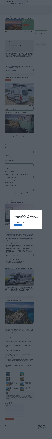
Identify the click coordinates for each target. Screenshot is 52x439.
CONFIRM (18, 224)
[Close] (40, 211)
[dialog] (26, 219)
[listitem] (26, 222)
